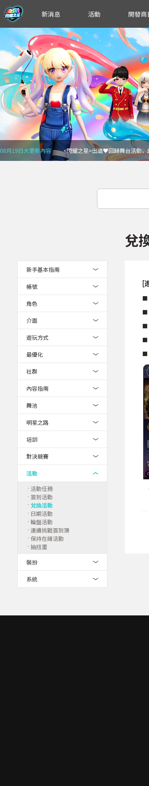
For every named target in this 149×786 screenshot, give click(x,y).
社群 (31, 371)
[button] (9, 94)
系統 (31, 579)
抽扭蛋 (38, 547)
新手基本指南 (43, 269)
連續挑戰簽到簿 (49, 530)
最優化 (34, 354)
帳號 (31, 286)
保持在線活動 (47, 538)
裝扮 (31, 562)
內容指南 (37, 388)
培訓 (31, 439)
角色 (31, 303)
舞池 (31, 405)
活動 (94, 13)
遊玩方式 (37, 337)
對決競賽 (37, 456)
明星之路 (37, 422)
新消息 (51, 13)
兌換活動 (41, 505)
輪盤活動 (41, 522)
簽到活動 (41, 497)
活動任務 (41, 488)
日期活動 (41, 513)
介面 (31, 320)
